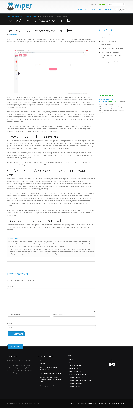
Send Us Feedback (75, 365)
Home (80, 9)
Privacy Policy (92, 403)
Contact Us (108, 9)
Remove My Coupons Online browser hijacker (109, 43)
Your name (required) (14, 314)
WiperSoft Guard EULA (76, 383)
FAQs (93, 9)
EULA (99, 9)
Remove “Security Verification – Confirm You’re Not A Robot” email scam (111, 55)
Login (94, 4)
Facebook (116, 9)
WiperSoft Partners (75, 386)
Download (106, 99)
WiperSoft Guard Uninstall (77, 377)
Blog (87, 9)
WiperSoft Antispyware (15, 17)
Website (10, 323)
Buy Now (102, 4)
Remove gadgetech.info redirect (110, 62)
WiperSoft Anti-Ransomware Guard (80, 380)
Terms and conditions (104, 403)
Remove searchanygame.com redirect (110, 36)
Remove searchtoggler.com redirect (112, 48)
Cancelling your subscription (78, 374)
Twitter (124, 9)
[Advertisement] (109, 78)
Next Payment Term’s (76, 371)
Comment (10, 287)
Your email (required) (60, 314)
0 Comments (13, 35)
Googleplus (120, 9)
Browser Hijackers (31, 17)
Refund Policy (73, 368)
